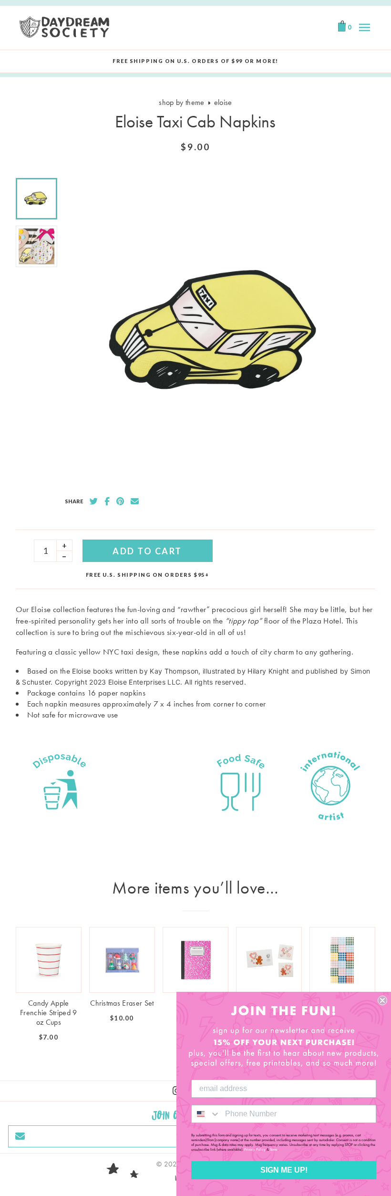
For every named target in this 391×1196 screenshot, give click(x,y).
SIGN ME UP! (284, 1170)
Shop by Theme (181, 102)
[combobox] (206, 1114)
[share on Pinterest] (120, 501)
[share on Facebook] (107, 501)
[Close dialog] (382, 1000)
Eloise (223, 102)
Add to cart (147, 551)
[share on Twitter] (94, 501)
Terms (274, 1149)
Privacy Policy (255, 1149)
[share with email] (135, 501)
